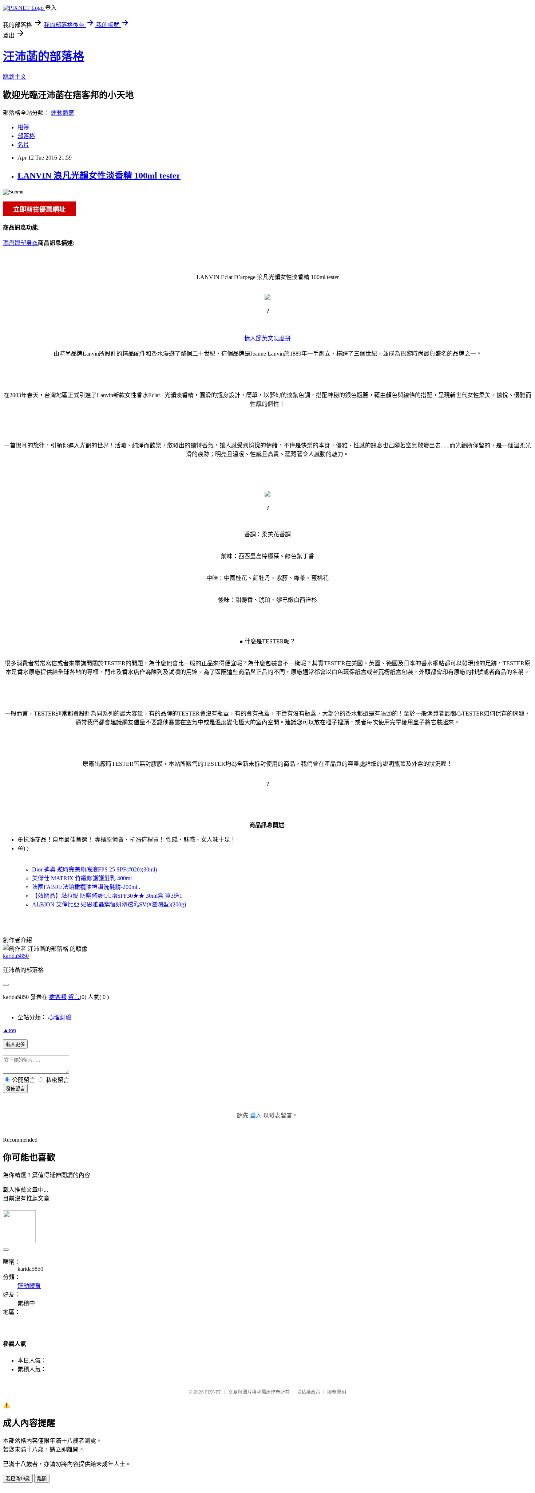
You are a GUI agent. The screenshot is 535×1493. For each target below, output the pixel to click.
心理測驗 (59, 1017)
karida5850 (16, 956)
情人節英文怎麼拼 (267, 338)
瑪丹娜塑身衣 (20, 243)
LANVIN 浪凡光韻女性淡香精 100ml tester (99, 175)
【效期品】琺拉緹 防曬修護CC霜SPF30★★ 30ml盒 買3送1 (107, 896)
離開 (42, 1478)
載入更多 (15, 1044)
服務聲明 (336, 1392)
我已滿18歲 (18, 1478)
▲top (9, 1030)
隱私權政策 (308, 1392)
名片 (23, 145)
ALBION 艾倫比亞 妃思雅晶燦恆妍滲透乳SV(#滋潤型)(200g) (109, 904)
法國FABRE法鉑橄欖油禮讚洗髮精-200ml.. (86, 887)
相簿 (23, 127)
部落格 (26, 136)
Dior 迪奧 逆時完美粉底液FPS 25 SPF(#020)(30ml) (94, 869)
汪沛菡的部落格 (43, 56)
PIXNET (213, 1392)
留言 (74, 997)
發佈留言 (15, 1089)
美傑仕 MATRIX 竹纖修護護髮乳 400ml (82, 878)
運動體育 (62, 113)
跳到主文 (14, 77)
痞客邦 (58, 997)
